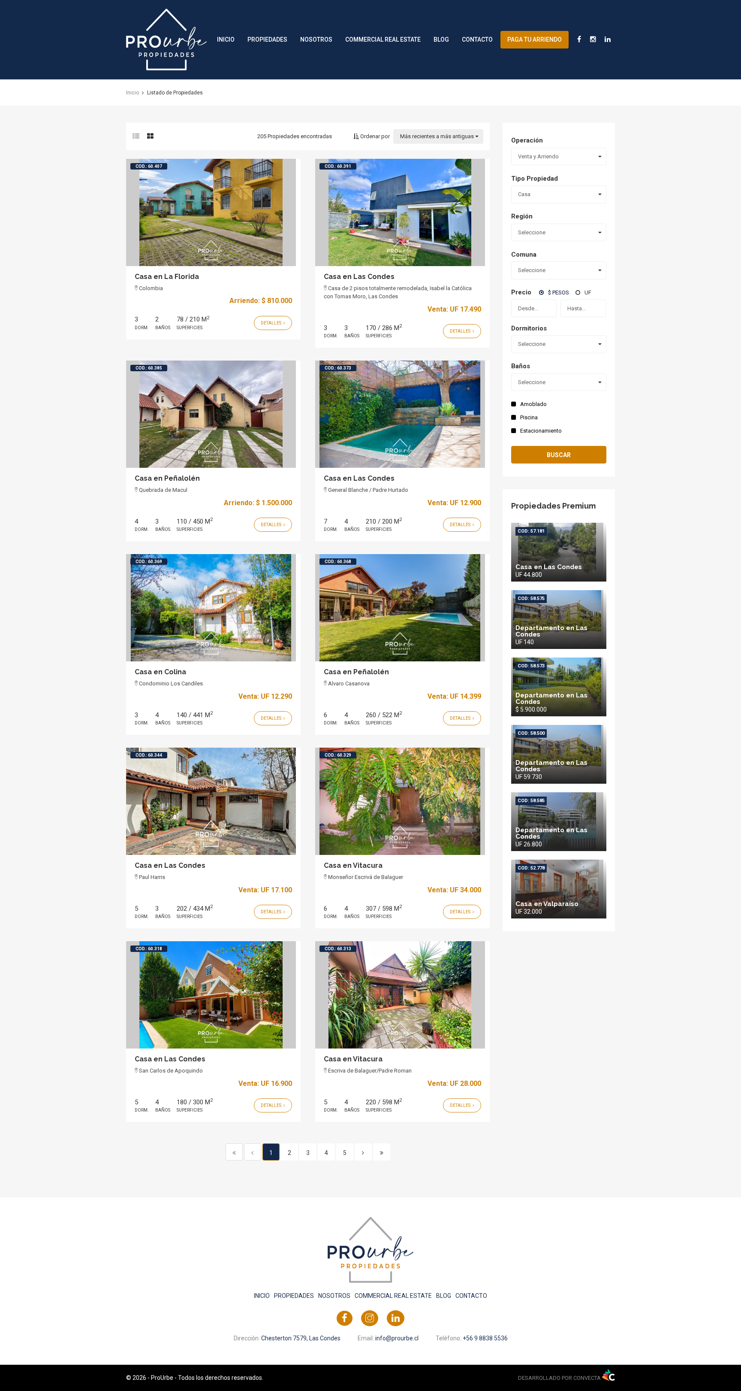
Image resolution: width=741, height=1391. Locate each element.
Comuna (523, 254)
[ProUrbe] (166, 39)
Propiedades (267, 39)
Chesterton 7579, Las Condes (300, 1338)
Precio (521, 292)
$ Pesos (558, 292)
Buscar (559, 455)
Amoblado (533, 404)
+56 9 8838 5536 (485, 1338)
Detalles (271, 323)
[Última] (381, 1152)
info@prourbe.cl (397, 1338)
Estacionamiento (541, 430)
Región (522, 216)
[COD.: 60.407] (210, 212)
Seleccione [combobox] (531, 232)
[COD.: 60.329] (399, 800)
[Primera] (234, 1152)
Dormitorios (529, 328)
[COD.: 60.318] (210, 994)
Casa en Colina (160, 672)
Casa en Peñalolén (167, 478)
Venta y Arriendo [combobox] (538, 156)
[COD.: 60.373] (399, 413)
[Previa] (252, 1152)
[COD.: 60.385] (210, 413)
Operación (527, 140)
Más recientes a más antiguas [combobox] (437, 136)
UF (587, 292)
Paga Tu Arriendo (534, 39)
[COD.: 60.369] (211, 607)
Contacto (477, 39)
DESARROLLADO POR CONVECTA (560, 1378)
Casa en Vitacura (353, 865)
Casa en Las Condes (359, 277)
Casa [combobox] (524, 194)
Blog (441, 39)
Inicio (226, 39)
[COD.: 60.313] (399, 994)
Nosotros (316, 39)
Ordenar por (374, 136)
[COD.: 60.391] (399, 212)
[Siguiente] (363, 1152)
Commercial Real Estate (383, 39)
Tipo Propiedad (534, 178)
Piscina (529, 417)
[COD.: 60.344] (211, 800)
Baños (520, 366)
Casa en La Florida (167, 277)
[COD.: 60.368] (399, 607)
